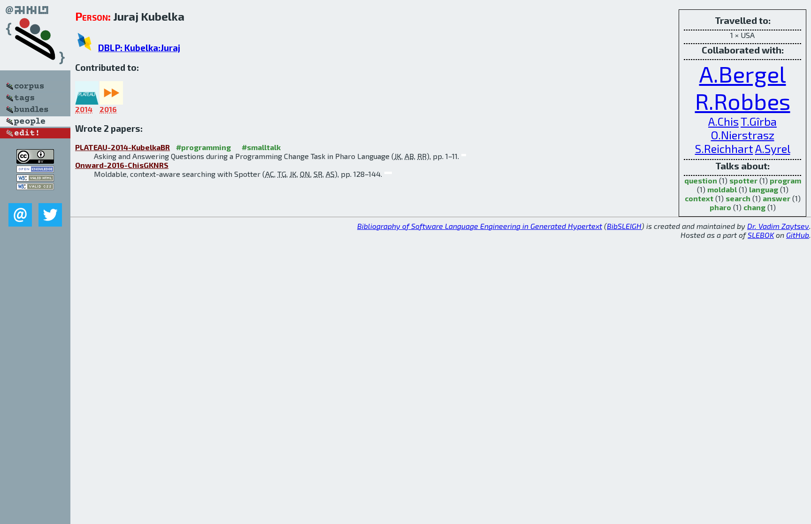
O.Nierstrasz (742, 135)
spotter (743, 180)
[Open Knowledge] (35, 169)
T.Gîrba (759, 121)
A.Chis (723, 121)
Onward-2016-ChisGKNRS (121, 164)
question (700, 180)
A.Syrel (772, 148)
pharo (720, 207)
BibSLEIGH (624, 225)
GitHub (797, 234)
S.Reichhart (724, 148)
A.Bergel (742, 73)
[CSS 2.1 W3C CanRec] (35, 196)
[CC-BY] (35, 160)
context (699, 198)
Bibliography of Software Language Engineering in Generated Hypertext (479, 225)
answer (776, 198)
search (738, 198)
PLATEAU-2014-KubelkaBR (122, 147)
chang (754, 207)
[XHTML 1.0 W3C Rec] (35, 178)
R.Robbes (742, 100)
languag (763, 189)
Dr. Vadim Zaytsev (778, 225)
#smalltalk (261, 147)
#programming (203, 147)
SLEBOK (761, 234)
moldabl (722, 189)
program (785, 180)
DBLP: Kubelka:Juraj (139, 47)
